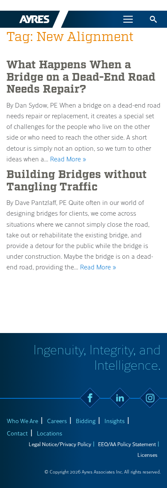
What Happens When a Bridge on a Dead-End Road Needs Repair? (80, 77)
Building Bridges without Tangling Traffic (76, 180)
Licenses (147, 454)
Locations (49, 433)
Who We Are (22, 420)
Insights (114, 420)
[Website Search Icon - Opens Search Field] (153, 19)
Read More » (68, 159)
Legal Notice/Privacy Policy (60, 444)
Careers (57, 420)
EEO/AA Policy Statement (127, 444)
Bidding (85, 420)
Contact (17, 433)
